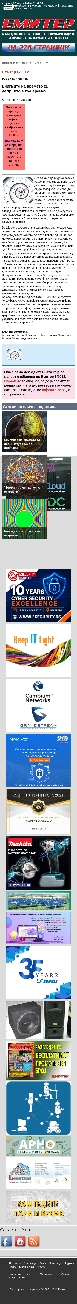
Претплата (35, 5)
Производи (55, 1263)
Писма (12, 1266)
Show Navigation (7, 9)
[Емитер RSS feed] (34, 1241)
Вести (17, 1263)
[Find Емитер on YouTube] (21, 1241)
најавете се (14, 148)
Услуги (17, 8)
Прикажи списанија (17, 62)
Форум (41, 1266)
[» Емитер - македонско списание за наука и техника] (38, 28)
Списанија (30, 1263)
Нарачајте (12, 140)
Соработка (66, 5)
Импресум (19, 5)
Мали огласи (27, 1266)
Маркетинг (50, 5)
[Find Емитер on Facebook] (7, 1241)
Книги (42, 1263)
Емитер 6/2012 (15, 72)
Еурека (69, 1263)
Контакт (28, 8)
